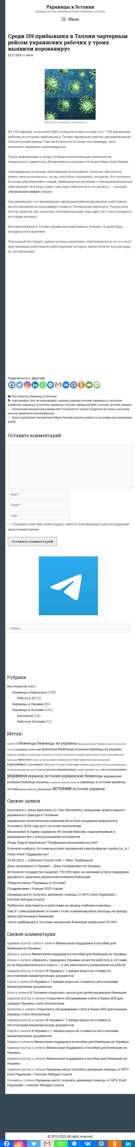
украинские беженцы (82, 776)
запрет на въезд (40, 760)
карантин (85, 759)
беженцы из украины (57, 743)
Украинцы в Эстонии (70, 7)
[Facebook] (11, 384)
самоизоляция (65, 769)
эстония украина (120, 404)
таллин (80, 769)
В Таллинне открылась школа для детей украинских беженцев (78, 993)
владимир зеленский (28, 749)
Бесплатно (25, 716)
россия (51, 769)
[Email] (89, 384)
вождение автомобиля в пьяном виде (24, 755)
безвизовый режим (87, 744)
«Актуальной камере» (24, 192)
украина (63, 400)
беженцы (27, 743)
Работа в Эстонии (31, 722)
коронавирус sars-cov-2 (42, 764)
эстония (103, 404)
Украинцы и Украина (28, 704)
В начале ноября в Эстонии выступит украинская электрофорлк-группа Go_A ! (68, 848)
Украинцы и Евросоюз (29, 692)
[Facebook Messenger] (50, 384)
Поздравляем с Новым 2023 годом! (35, 889)
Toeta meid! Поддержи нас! (28, 854)
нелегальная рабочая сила (21, 770)
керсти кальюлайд (100, 760)
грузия (104, 755)
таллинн (89, 769)
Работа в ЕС (26, 698)
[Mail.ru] (73, 384)
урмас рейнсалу (28, 789)
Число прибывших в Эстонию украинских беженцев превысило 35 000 (62, 922)
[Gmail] (58, 384)
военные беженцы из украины (98, 749)
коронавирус (20, 400)
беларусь (102, 744)
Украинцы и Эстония (43, 396)
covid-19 (12, 743)
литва (69, 764)
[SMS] (96, 384)
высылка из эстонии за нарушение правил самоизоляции (71, 755)
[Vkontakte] (65, 384)
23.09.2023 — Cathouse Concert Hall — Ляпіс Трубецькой (50, 860)
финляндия (45, 789)
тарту (97, 770)
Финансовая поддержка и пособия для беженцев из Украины (79, 954)
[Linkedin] (34, 384)
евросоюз (24, 759)
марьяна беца (95, 765)
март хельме (81, 764)
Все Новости (20, 396)
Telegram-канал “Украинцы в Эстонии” (36, 883)
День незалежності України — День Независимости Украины (54, 866)
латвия (61, 764)
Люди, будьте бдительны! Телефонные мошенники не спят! (52, 843)
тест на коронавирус (43, 400)
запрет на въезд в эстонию (64, 759)
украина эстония (81, 400)
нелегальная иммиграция (114, 765)
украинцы (43, 782)
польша (40, 769)
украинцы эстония (63, 404)
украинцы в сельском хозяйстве (64, 782)
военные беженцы (58, 749)
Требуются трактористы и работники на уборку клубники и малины (59, 905)
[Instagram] (27, 384)
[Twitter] (19, 384)
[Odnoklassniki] (81, 384)
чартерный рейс (86, 404)
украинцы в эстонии (35, 404)
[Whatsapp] (42, 384)
